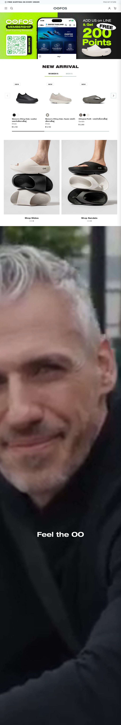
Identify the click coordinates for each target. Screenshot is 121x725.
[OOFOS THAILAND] (60, 8)
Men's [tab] (69, 73)
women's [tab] (53, 73)
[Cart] (115, 8)
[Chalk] (88, 115)
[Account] (109, 8)
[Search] (11, 8)
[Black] (14, 115)
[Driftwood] (81, 115)
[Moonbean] (47, 115)
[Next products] (113, 95)
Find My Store (109, 2)
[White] (17, 115)
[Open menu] (6, 8)
